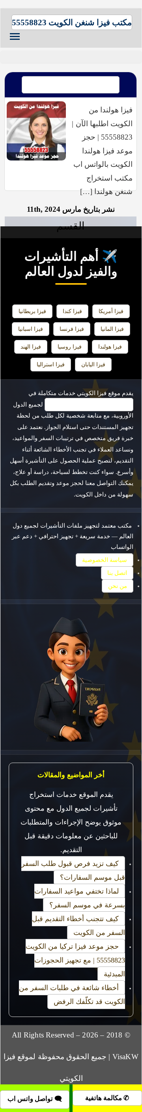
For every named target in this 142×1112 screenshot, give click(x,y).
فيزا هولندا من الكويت (70, 85)
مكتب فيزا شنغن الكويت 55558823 (72, 22)
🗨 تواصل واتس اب (34, 1099)
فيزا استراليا (51, 364)
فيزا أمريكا (111, 311)
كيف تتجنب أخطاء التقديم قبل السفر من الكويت (78, 926)
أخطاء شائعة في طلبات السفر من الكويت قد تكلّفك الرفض (72, 995)
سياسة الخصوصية (104, 560)
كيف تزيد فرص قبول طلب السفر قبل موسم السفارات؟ (73, 870)
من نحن (117, 586)
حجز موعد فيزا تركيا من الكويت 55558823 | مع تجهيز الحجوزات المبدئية (75, 960)
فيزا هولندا (110, 346)
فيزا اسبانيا (30, 329)
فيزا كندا (72, 311)
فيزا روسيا (70, 346)
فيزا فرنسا (72, 329)
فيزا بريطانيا (32, 311)
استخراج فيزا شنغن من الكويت (89, 404)
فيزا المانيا (112, 329)
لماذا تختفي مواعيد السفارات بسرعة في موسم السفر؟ (79, 898)
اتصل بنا (117, 573)
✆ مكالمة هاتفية (107, 1098)
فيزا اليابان (93, 364)
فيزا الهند (31, 346)
